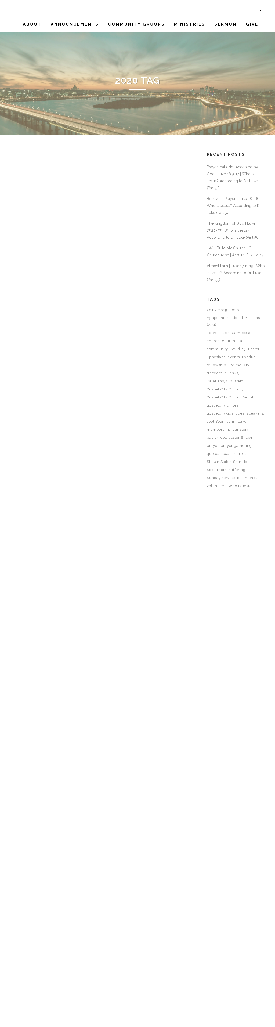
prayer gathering (236, 446)
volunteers (216, 486)
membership (218, 429)
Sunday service (221, 478)
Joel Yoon (216, 421)
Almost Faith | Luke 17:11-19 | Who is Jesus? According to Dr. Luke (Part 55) (236, 273)
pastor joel (216, 438)
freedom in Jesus (222, 373)
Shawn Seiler (219, 462)
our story (241, 429)
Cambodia (241, 333)
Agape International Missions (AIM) (233, 321)
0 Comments (62, 308)
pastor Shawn (241, 438)
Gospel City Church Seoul (230, 397)
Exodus (248, 357)
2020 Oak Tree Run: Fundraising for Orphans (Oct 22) (141, 325)
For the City (238, 365)
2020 (234, 310)
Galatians (215, 381)
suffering (237, 470)
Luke (242, 421)
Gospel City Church (224, 389)
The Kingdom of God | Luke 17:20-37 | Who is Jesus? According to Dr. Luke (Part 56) (233, 230)
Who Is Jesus (240, 486)
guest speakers (249, 413)
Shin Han (241, 462)
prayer (213, 446)
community (217, 349)
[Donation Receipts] (143, 201)
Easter (253, 349)
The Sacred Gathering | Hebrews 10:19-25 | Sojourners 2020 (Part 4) (52, 513)
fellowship (216, 365)
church (213, 341)
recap (226, 454)
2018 (211, 310)
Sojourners (217, 470)
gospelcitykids (220, 413)
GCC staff (234, 381)
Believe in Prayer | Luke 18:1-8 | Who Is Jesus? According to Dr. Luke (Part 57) (234, 206)
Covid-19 (238, 349)
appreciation (218, 333)
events (234, 357)
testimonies (247, 478)
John (231, 421)
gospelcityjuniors (222, 405)
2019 (222, 310)
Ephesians (216, 357)
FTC (243, 373)
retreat (240, 454)
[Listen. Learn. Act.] (143, 896)
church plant (234, 341)
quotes (213, 454)
